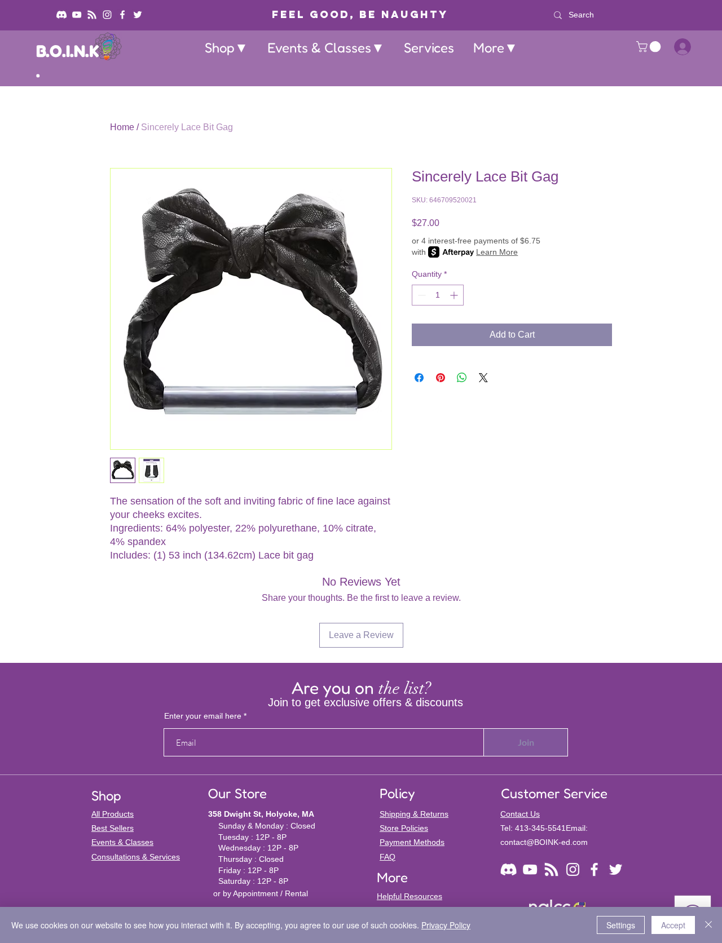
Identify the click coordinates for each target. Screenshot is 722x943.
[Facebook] (122, 14)
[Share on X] (483, 377)
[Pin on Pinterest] (440, 377)
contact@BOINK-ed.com (544, 842)
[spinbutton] (438, 295)
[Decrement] (420, 295)
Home (122, 127)
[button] (226, 48)
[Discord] (61, 14)
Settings (620, 925)
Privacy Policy (445, 925)
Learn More (497, 251)
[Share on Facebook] (419, 377)
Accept (673, 925)
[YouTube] (76, 14)
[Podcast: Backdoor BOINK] (92, 14)
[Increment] (455, 295)
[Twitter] (137, 14)
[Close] (708, 925)
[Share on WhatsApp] (462, 377)
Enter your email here (202, 716)
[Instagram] (107, 14)
